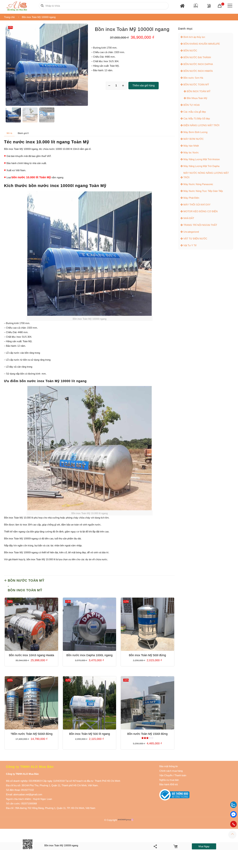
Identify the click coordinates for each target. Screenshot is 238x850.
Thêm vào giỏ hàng (143, 85)
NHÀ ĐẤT (188, 218)
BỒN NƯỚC (190, 50)
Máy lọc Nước (191, 152)
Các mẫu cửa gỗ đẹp (194, 111)
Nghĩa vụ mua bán (169, 779)
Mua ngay (204, 846)
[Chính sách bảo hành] (172, 775)
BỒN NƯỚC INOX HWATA (198, 71)
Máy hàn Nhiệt (191, 145)
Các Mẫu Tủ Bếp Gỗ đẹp (196, 118)
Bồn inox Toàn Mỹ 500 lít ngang (89, 733)
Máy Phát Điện (191, 197)
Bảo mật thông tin (168, 766)
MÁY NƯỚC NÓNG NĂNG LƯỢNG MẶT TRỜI (206, 175)
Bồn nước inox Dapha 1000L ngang (89, 655)
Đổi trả (174, 784)
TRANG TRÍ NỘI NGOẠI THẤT (200, 225)
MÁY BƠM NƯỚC (193, 139)
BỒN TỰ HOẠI (191, 105)
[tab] (9, 133)
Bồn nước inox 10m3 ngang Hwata (31, 655)
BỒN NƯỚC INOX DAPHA (198, 64)
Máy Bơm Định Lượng (195, 132)
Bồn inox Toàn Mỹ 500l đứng (147, 655)
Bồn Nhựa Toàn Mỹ (197, 98)
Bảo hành (164, 784)
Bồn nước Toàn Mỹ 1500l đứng (147, 733)
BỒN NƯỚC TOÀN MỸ (26, 580)
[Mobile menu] (229, 5)
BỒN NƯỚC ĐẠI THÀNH (197, 57)
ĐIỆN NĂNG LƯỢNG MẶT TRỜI (201, 125)
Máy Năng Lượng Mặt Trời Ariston (201, 159)
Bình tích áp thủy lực (194, 37)
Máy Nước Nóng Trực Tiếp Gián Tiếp (203, 191)
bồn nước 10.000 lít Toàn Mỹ (31, 177)
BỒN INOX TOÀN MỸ (25, 590)
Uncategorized (191, 231)
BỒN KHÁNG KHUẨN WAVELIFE (201, 43)
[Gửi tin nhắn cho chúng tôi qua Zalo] (233, 807)
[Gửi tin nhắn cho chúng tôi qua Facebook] (233, 814)
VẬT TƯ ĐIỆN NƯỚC (195, 238)
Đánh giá (23, 133)
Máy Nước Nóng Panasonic (198, 184)
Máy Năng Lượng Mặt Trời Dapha (201, 166)
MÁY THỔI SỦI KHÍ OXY (196, 204)
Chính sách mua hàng (171, 770)
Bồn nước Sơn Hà (193, 77)
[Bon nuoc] (195, 6)
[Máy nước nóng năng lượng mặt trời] (209, 6)
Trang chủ (9, 17)
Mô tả (9, 133)
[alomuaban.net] (17, 5)
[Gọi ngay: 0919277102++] (233, 824)
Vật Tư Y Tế (189, 245)
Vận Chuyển (165, 775)
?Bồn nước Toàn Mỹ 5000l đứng (31, 733)
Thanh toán (180, 775)
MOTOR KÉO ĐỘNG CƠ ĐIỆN (200, 211)
